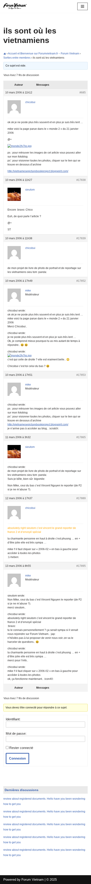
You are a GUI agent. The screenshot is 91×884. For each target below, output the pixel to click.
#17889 (81, 498)
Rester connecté (21, 748)
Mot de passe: (16, 733)
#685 (83, 92)
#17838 (81, 180)
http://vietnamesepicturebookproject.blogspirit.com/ (38, 171)
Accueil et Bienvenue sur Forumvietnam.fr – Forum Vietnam (43, 53)
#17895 (81, 565)
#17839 (81, 238)
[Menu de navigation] (82, 6)
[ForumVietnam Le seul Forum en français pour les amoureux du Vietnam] (16, 6)
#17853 (81, 374)
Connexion (17, 758)
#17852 (81, 280)
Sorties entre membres (16, 57)
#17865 (81, 437)
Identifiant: (13, 719)
